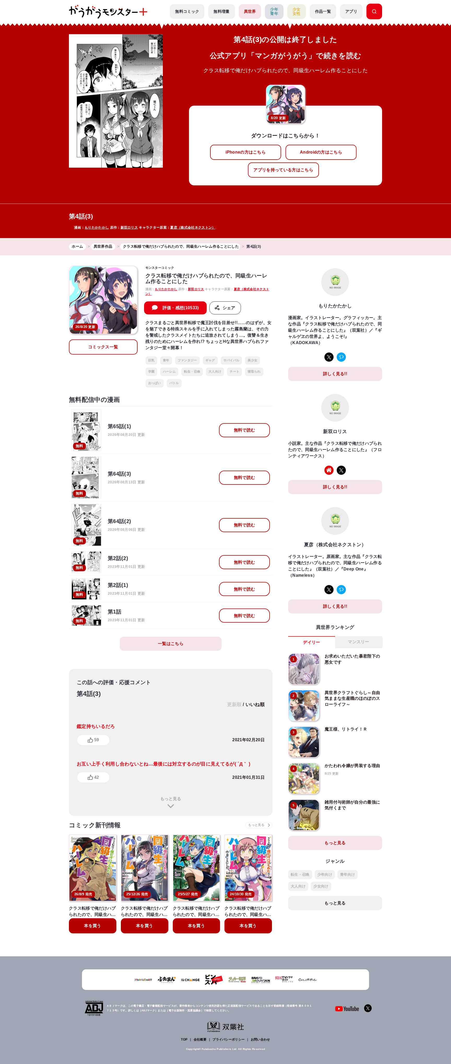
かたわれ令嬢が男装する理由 (352, 765)
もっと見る (170, 799)
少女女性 (297, 11)
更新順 (234, 704)
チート (234, 371)
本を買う (92, 925)
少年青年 (274, 11)
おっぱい (154, 383)
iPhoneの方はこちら (245, 152)
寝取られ (254, 371)
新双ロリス (129, 227)
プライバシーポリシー (228, 1039)
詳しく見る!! (335, 374)
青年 (166, 360)
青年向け (347, 874)
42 (96, 777)
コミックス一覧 (103, 347)
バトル (174, 383)
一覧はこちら (170, 643)
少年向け (324, 874)
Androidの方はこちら (321, 152)
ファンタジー (187, 360)
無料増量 (221, 11)
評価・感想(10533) (181, 308)
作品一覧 (323, 11)
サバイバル (231, 360)
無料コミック (187, 11)
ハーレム (169, 371)
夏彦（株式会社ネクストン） (192, 227)
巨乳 (151, 360)
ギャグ (210, 360)
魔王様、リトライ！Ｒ (346, 729)
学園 (151, 371)
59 (96, 740)
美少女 (252, 360)
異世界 (250, 11)
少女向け (320, 886)
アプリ (351, 11)
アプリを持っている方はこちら (283, 170)
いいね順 (255, 704)
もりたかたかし (97, 227)
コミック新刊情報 (95, 825)
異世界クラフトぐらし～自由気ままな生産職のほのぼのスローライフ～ (352, 698)
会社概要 (200, 1039)
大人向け (215, 371)
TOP (184, 1039)
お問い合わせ (260, 1039)
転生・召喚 (192, 371)
